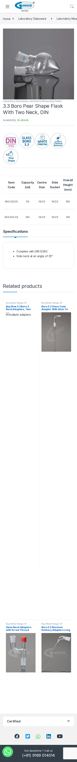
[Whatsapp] (7, 751)
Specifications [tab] (15, 232)
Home (6, 18)
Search (72, 6)
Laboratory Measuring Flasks (45, 101)
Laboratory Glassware (32, 18)
